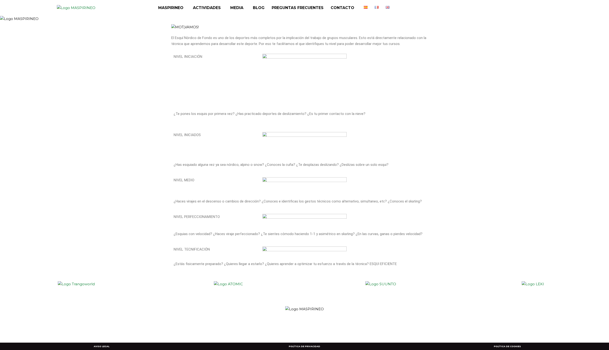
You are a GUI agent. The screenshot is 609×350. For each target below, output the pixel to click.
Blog (259, 7)
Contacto (342, 7)
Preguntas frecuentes (298, 7)
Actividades (207, 7)
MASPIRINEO (170, 7)
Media (236, 7)
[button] (172, 7)
